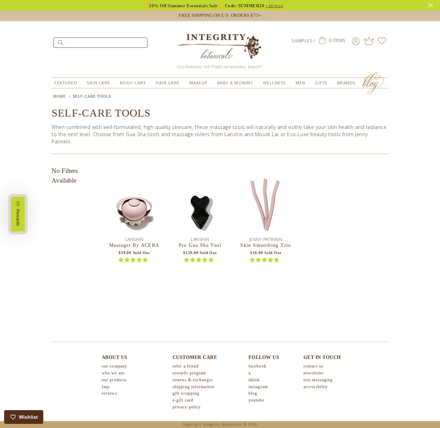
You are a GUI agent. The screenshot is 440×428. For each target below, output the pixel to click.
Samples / (303, 40)
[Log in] (355, 40)
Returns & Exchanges (193, 379)
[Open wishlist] (381, 41)
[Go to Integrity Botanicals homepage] (220, 48)
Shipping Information (193, 386)
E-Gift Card (183, 400)
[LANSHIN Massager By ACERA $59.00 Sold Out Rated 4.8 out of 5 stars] (134, 204)
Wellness (274, 82)
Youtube (256, 400)
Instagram (258, 386)
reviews (109, 393)
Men (301, 82)
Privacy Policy (187, 407)
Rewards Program (189, 373)
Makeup (198, 82)
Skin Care (98, 82)
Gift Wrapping (186, 393)
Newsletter (314, 373)
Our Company (114, 366)
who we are (113, 373)
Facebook (257, 366)
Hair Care (168, 82)
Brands (346, 82)
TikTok (254, 379)
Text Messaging (318, 379)
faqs (106, 386)
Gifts (321, 82)
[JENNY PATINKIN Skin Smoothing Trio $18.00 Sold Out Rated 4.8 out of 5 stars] (265, 204)
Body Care (133, 82)
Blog (253, 393)
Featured (65, 82)
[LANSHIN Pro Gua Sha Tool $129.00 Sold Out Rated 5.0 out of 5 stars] (200, 204)
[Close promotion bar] (431, 4)
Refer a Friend (186, 366)
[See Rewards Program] (368, 41)
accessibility (316, 386)
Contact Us (313, 366)
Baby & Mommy (235, 82)
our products (114, 379)
